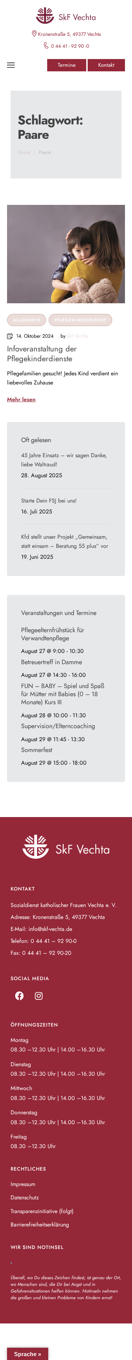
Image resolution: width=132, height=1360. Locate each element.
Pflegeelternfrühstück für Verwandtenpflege (52, 634)
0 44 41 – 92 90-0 (54, 941)
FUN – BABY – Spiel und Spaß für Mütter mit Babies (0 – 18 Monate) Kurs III (62, 694)
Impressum (23, 1184)
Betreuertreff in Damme (51, 662)
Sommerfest (36, 750)
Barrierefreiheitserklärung (40, 1224)
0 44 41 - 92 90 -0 (70, 46)
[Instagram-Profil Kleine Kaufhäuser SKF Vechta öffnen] (39, 996)
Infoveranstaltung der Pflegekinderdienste (42, 353)
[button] (66, 65)
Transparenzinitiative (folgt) (42, 1211)
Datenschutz (25, 1197)
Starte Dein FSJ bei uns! (49, 501)
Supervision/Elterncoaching (58, 726)
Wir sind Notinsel (37, 1247)
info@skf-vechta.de (50, 929)
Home (24, 152)
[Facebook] (19, 996)
